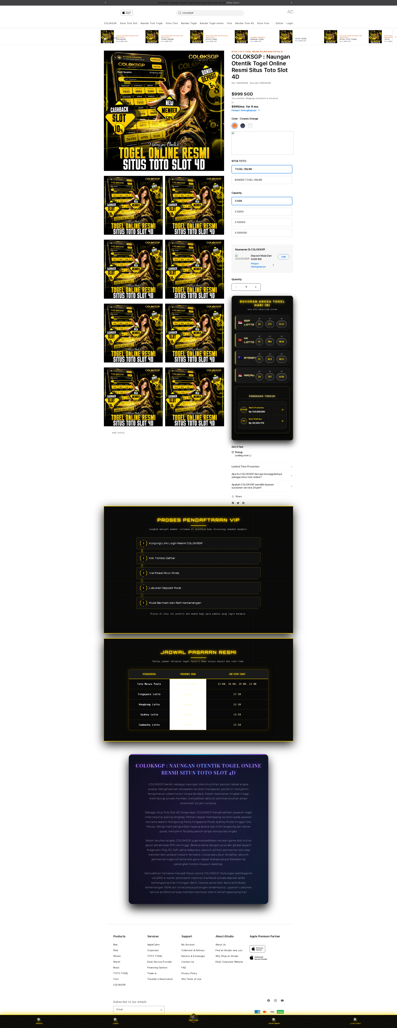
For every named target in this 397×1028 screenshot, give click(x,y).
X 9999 (239, 211)
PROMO (39, 1023)
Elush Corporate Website (229, 962)
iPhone (117, 956)
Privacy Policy (189, 973)
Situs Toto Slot (129, 23)
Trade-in (152, 973)
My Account (188, 944)
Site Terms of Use (191, 979)
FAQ (183, 967)
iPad (115, 950)
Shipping (250, 98)
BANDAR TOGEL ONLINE (248, 179)
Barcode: (254, 83)
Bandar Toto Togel (152, 23)
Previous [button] (105, 2)
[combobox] (210, 13)
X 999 (238, 200)
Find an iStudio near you (229, 950)
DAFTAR (194, 1020)
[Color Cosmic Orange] (235, 126)
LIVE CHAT (355, 1023)
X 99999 (240, 222)
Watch (116, 962)
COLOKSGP (110, 23)
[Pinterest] (244, 503)
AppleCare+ (153, 944)
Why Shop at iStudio (227, 956)
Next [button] (291, 2)
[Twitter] (239, 503)
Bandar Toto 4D (244, 23)
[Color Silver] (250, 125)
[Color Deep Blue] (242, 125)
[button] (110, 23)
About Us (221, 944)
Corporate (153, 950)
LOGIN (115, 1023)
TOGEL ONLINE (243, 169)
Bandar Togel (189, 23)
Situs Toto (172, 23)
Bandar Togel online (211, 23)
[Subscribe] (161, 1010)
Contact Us (187, 962)
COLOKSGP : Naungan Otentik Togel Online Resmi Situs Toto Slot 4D (198, 3)
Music (116, 967)
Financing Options (157, 967)
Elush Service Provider (159, 962)
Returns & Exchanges (193, 956)
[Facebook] (234, 503)
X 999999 (241, 232)
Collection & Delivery (193, 950)
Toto (229, 23)
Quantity (237, 279)
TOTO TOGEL (120, 973)
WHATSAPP (274, 1023)
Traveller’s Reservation (160, 979)
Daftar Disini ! (233, 3)
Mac (115, 944)
